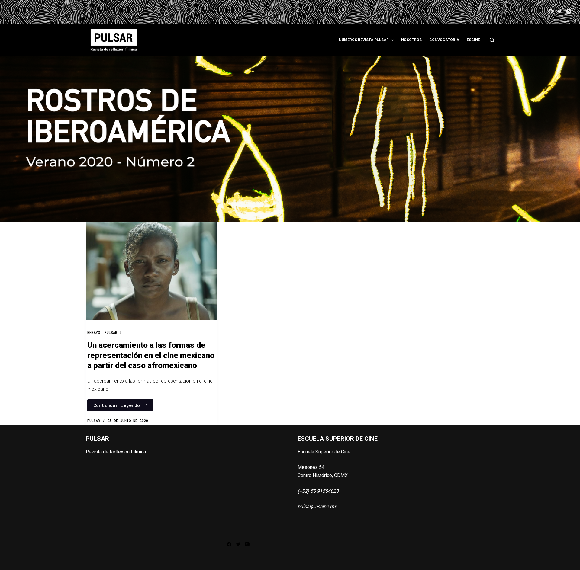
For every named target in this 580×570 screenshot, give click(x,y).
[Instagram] (568, 11)
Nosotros (411, 40)
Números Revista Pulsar (364, 40)
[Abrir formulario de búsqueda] (492, 40)
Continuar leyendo (116, 405)
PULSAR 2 (113, 332)
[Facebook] (550, 11)
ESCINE (473, 40)
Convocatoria (444, 40)
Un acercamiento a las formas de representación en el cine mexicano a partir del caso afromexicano (150, 355)
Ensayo (93, 332)
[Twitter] (559, 11)
